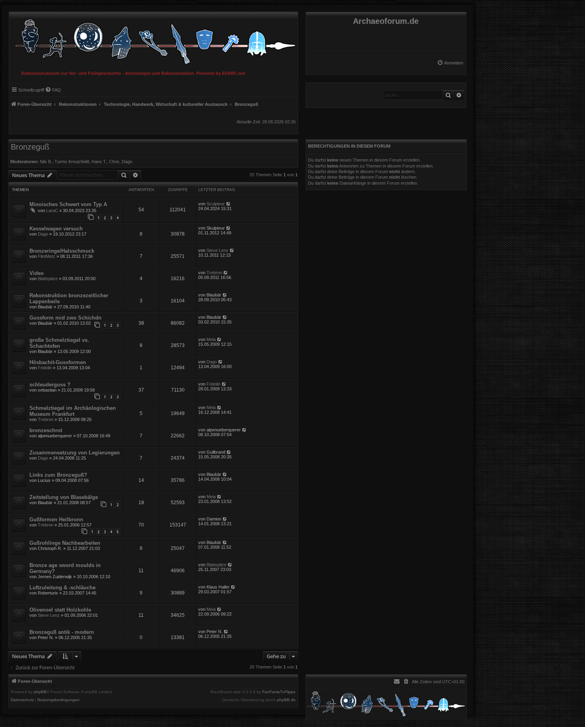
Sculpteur (216, 203)
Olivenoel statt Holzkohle (60, 610)
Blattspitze (48, 278)
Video (36, 273)
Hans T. (99, 161)
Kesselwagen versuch (56, 229)
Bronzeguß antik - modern (61, 632)
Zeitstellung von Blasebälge (63, 497)
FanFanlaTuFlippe (279, 692)
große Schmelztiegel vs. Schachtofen (59, 343)
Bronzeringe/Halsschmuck (61, 251)
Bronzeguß (30, 146)
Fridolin (45, 367)
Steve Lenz (217, 250)
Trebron (214, 272)
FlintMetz (46, 256)
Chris (114, 161)
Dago (127, 161)
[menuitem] (450, 63)
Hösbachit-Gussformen (57, 362)
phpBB (40, 692)
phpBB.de (286, 700)
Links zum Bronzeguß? (58, 475)
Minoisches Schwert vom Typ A (68, 204)
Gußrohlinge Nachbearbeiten (64, 543)
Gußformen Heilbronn (56, 519)
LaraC (52, 210)
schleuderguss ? (49, 385)
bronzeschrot (45, 430)
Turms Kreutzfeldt (72, 161)
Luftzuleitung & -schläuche (62, 588)
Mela (211, 339)
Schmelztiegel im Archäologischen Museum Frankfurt (72, 411)
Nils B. (46, 161)
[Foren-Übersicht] (153, 39)
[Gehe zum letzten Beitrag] (228, 203)
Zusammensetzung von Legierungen (74, 453)
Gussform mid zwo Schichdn (65, 318)
